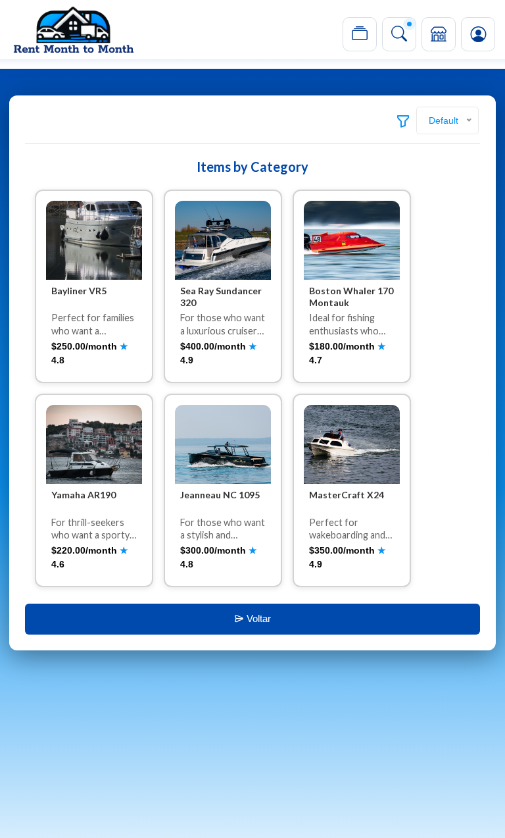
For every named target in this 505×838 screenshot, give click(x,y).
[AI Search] (399, 34)
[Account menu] (478, 34)
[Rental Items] (360, 34)
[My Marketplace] (438, 34)
